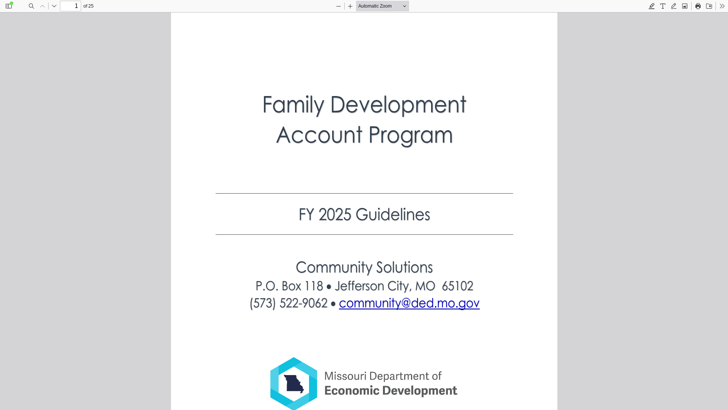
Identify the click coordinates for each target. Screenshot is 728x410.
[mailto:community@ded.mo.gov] (409, 302)
